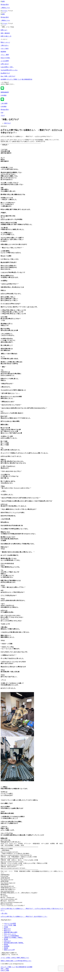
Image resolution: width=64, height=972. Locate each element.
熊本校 (6, 944)
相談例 (6, 948)
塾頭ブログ (7, 930)
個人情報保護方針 (27, 79)
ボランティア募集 (11, 79)
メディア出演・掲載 (10, 925)
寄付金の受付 (5, 109)
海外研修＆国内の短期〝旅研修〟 (14, 942)
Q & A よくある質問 (10, 923)
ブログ (3, 115)
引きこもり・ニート (10, 934)
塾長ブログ (7, 928)
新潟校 (6, 939)
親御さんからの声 (9, 949)
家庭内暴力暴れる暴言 (10, 932)
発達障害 (6, 946)
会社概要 (3, 79)
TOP (2, 112)
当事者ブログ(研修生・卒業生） (13, 937)
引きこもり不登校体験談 (11, 935)
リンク (19, 79)
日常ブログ (7, 123)
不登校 (6, 927)
